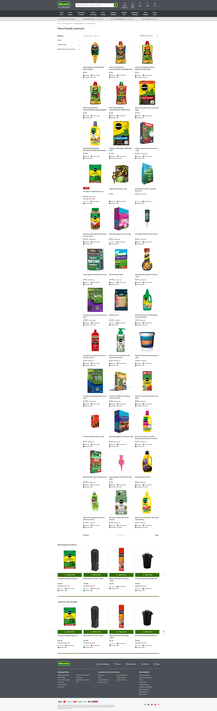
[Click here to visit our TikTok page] (145, 704)
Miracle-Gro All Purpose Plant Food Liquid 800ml (147, 519)
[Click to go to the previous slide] (53, 574)
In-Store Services (121, 680)
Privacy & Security (144, 685)
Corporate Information (145, 677)
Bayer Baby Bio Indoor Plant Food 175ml (146, 276)
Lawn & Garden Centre (67, 23)
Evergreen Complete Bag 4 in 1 (93, 191)
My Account (61, 682)
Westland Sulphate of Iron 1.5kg (120, 234)
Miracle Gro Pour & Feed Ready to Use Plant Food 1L (146, 316)
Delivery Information (63, 675)
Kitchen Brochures (122, 675)
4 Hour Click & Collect (64, 680)
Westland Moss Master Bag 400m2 (95, 477)
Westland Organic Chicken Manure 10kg (147, 357)
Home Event (61, 13)
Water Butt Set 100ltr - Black (93, 579)
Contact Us (101, 675)
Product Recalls (121, 677)
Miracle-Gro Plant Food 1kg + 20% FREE (146, 397)
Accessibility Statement (145, 687)
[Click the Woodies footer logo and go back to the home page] (64, 664)
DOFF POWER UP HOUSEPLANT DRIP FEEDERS (93, 68)
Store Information (103, 680)
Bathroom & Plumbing (135, 13)
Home (59, 23)
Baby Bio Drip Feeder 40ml (118, 189)
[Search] (115, 5)
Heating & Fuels (124, 13)
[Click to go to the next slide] (163, 574)
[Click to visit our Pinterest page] (155, 704)
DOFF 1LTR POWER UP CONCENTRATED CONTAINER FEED (120, 68)
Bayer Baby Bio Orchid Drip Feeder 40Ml (120, 478)
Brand (59, 40)
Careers (141, 680)
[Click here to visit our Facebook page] (148, 704)
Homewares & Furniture (81, 13)
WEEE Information (144, 689)
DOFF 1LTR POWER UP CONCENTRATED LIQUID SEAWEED (94, 109)
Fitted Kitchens (145, 13)
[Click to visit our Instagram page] (158, 704)
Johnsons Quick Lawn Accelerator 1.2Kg (146, 149)
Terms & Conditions (144, 675)
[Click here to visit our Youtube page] (152, 704)
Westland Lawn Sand (116, 275)
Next (157, 535)
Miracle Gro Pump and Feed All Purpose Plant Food (119, 357)
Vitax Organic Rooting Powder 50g (95, 275)
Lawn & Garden (70, 13)
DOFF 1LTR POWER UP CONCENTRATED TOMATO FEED (119, 109)
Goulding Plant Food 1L (142, 477)
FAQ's (100, 677)
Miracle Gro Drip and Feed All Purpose (119, 519)
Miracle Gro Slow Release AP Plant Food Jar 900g (94, 235)
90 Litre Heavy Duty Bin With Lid (146, 579)
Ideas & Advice (155, 13)
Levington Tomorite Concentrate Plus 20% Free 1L (94, 357)
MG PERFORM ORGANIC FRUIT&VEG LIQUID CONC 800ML (94, 149)
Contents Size (62, 45)
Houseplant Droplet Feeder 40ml (146, 234)
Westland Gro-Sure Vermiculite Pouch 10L (145, 190)
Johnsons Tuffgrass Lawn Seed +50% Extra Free (119, 397)
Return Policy (61, 677)
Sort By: (142, 36)
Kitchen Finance (102, 682)
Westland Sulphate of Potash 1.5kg (121, 437)
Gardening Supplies (78, 23)
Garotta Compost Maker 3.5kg (93, 436)
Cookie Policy (142, 682)
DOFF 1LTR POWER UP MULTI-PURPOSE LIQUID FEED (145, 68)
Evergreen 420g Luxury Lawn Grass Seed (95, 316)
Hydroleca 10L (114, 315)
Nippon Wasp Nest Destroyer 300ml (119, 580)
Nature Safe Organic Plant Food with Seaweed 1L (94, 519)
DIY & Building (103, 13)
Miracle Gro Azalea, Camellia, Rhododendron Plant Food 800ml (146, 438)
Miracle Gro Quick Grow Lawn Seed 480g (147, 109)
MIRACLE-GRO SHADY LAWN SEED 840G (120, 149)
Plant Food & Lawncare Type (66, 49)
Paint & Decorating (93, 13)
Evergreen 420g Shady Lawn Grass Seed (94, 397)
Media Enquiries (143, 692)
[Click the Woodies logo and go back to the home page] (64, 5)
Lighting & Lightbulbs (113, 13)
